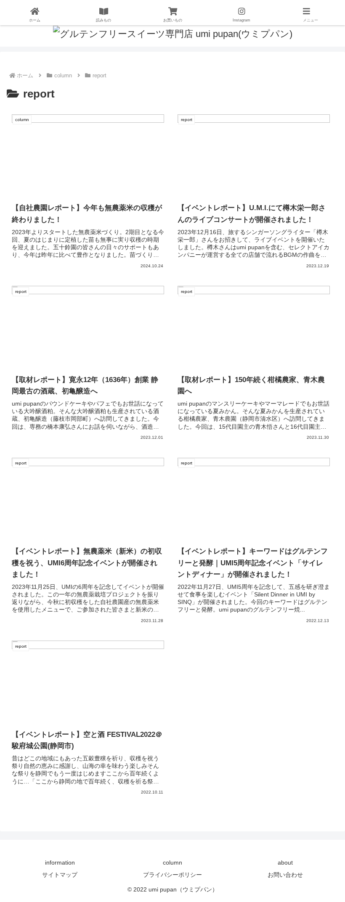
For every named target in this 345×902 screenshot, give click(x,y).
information (60, 862)
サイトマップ (59, 874)
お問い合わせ (285, 874)
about (285, 862)
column (172, 862)
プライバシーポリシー (172, 874)
